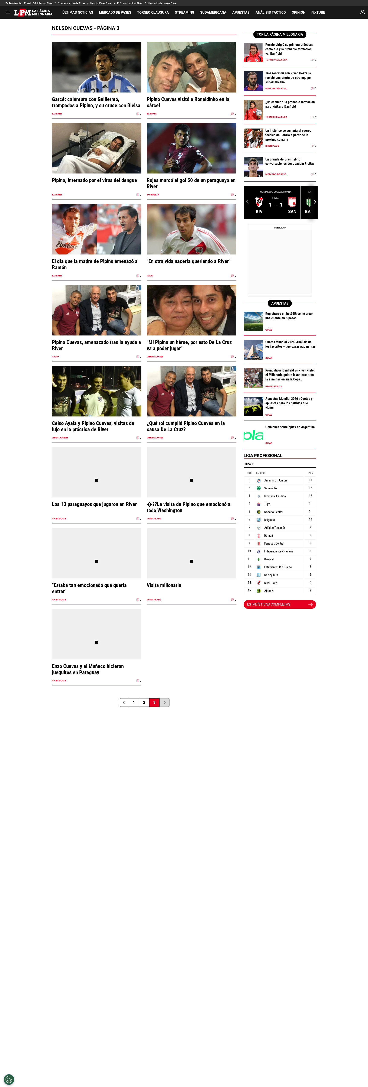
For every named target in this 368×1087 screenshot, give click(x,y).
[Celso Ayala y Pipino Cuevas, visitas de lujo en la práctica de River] (96, 399)
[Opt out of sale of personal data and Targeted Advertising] (9, 1079)
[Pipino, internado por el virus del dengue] (96, 156)
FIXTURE (318, 12)
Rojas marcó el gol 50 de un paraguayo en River (191, 183)
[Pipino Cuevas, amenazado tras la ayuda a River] (96, 318)
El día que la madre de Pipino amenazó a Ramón (95, 264)
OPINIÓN (298, 12)
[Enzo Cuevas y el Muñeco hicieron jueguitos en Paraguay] (96, 642)
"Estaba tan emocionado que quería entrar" (89, 588)
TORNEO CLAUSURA (153, 12)
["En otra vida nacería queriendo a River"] (191, 237)
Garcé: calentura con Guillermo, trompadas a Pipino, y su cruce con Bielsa (96, 102)
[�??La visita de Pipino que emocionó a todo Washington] (191, 480)
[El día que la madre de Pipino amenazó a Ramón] (96, 237)
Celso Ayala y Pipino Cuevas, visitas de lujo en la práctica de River (93, 426)
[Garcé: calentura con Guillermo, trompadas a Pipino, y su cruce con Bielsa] (96, 75)
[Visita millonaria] (191, 561)
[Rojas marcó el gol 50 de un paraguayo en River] (191, 156)
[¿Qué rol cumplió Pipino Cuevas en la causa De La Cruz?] (191, 399)
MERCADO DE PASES (115, 12)
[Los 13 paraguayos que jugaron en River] (96, 480)
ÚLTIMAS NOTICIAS (77, 12)
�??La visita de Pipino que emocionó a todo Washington (188, 507)
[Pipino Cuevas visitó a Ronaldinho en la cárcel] (191, 75)
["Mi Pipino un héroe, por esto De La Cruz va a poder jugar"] (191, 318)
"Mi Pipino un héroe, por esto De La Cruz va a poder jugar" (189, 345)
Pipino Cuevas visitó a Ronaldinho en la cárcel (188, 102)
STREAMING (184, 12)
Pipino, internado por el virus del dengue (94, 180)
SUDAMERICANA (213, 12)
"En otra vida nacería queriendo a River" (188, 261)
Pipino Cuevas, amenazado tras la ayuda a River (96, 345)
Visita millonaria (164, 585)
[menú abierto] (8, 14)
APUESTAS (241, 12)
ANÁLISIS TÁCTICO (271, 12)
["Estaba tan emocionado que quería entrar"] (96, 561)
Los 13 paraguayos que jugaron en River (94, 504)
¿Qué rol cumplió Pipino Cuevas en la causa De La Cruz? (186, 426)
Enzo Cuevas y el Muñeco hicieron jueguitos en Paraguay (88, 669)
